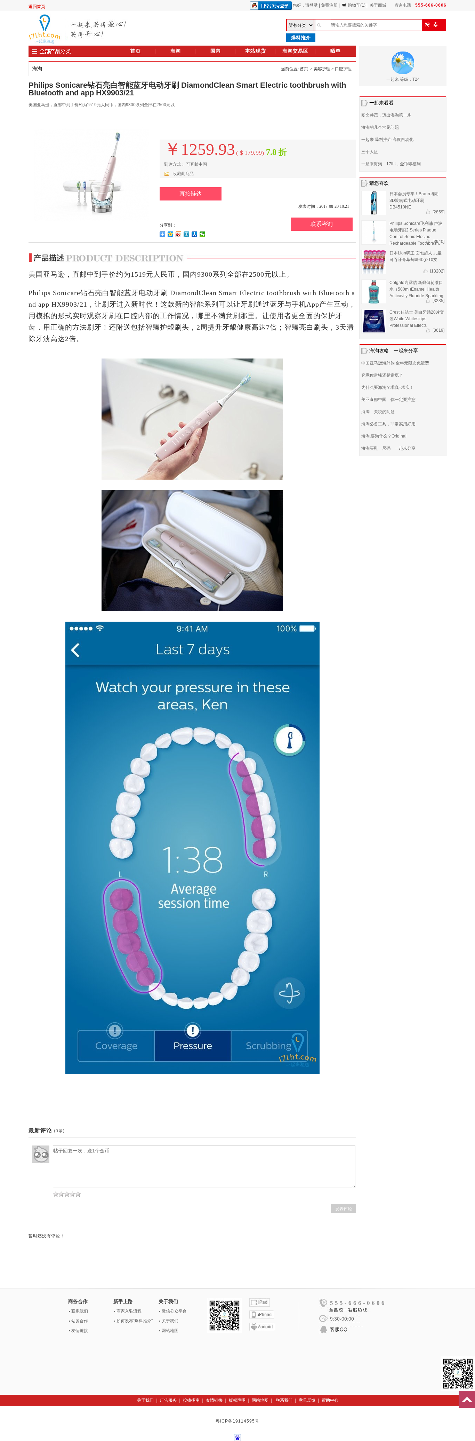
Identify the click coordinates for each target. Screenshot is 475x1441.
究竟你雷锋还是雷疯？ (382, 375)
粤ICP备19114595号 (237, 1421)
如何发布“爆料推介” (134, 1320)
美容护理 (322, 68)
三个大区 (369, 151)
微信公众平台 (174, 1311)
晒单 (335, 51)
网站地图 (170, 1330)
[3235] (438, 300)
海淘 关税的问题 (378, 411)
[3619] (438, 330)
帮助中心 (330, 1400)
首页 (135, 51)
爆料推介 (301, 37)
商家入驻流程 (129, 1311)
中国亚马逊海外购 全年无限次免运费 (395, 363)
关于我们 (170, 1320)
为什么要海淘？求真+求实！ (387, 387)
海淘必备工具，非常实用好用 (388, 424)
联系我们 (79, 1311)
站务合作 (79, 1320)
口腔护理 (343, 68)
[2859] (438, 212)
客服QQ (338, 1329)
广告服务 (168, 1400)
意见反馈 (307, 1400)
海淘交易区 (295, 51)
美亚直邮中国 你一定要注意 (388, 399)
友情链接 (79, 1330)
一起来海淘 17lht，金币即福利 (391, 164)
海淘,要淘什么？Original (383, 436)
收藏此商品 (183, 173)
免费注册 (329, 5)
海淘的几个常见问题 (380, 127)
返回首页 (37, 6)
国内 (215, 51)
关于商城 (378, 5)
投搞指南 (191, 1400)
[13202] (437, 271)
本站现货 (255, 51)
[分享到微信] (203, 234)
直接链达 (190, 194)
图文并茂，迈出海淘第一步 (386, 115)
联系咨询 (322, 224)
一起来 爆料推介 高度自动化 (387, 139)
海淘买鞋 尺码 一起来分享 (388, 448)
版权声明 (237, 1400)
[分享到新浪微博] (179, 234)
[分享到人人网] (195, 234)
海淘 (175, 51)
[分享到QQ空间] (171, 234)
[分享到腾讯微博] (187, 234)
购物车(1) (356, 5)
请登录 (311, 5)
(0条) (59, 1130)
